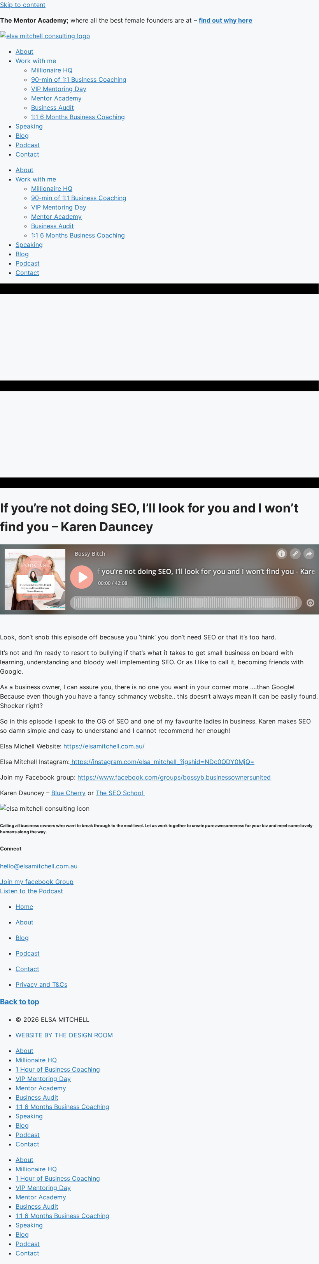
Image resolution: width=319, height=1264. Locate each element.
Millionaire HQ (51, 70)
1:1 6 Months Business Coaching (78, 117)
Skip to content (23, 5)
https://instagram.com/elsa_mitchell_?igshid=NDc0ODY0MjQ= (162, 762)
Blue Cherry (68, 793)
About (24, 51)
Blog (22, 135)
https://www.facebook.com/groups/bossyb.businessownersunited (174, 777)
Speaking (29, 126)
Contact (27, 154)
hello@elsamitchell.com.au (38, 866)
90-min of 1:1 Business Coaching (78, 79)
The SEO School (120, 793)
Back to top (19, 1001)
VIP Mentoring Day (58, 89)
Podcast (28, 145)
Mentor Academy (56, 98)
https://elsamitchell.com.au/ (104, 746)
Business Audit (52, 107)
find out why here (225, 20)
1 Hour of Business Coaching (58, 1069)
